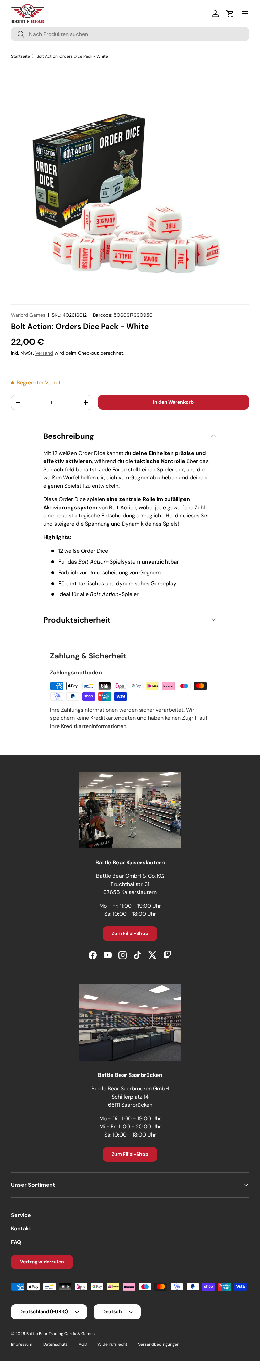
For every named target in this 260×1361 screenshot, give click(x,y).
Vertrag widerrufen (42, 1262)
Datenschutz (55, 1344)
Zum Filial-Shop (130, 933)
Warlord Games (28, 315)
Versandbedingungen (158, 1344)
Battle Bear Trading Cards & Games (60, 1333)
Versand (44, 353)
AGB (83, 1344)
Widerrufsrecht (112, 1344)
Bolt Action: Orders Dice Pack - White (72, 56)
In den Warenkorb (173, 402)
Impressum (21, 1344)
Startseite (20, 56)
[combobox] (130, 34)
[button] (230, 13)
